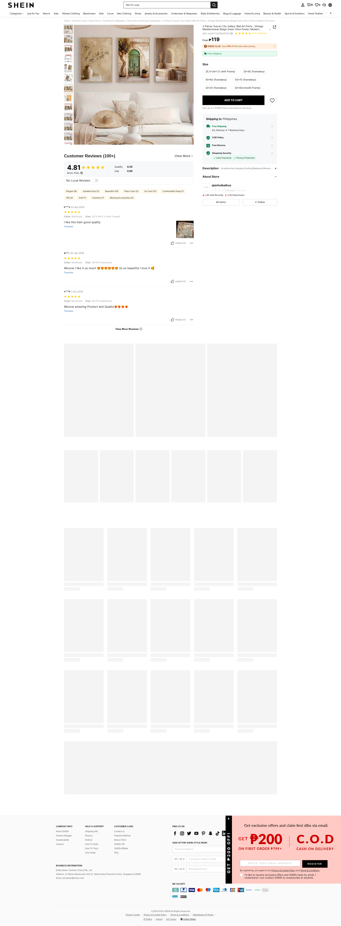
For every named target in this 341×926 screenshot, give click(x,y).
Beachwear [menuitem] (89, 13)
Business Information (69, 865)
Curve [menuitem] (110, 13)
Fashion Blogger (64, 835)
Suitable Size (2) (91, 191)
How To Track (91, 848)
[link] (310, 5)
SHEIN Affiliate (121, 848)
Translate (68, 226)
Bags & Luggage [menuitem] (232, 13)
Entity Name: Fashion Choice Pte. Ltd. (74, 870)
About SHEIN (62, 831)
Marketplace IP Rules (203, 915)
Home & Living (79, 21)
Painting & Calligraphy (114, 21)
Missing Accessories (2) (121, 197)
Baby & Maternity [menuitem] (210, 13)
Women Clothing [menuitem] (71, 13)
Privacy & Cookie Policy (155, 915)
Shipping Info (91, 831)
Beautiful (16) (111, 191)
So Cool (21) (150, 191)
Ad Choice (171, 919)
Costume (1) (98, 197)
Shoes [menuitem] (138, 13)
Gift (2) (69, 197)
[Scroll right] (330, 13)
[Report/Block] (191, 243)
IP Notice (148, 919)
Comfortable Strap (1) (173, 191)
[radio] (220, 71)
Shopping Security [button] (221, 153)
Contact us (119, 831)
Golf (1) (82, 197)
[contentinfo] (230, 890)
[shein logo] (21, 5)
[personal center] (303, 5)
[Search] (214, 5)
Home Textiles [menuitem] (315, 13)
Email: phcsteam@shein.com (70, 878)
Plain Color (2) (131, 191)
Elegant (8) (71, 191)
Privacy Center (133, 915)
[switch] (95, 180)
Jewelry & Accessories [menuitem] (156, 13)
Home (67, 21)
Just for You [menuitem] (33, 13)
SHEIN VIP (119, 844)
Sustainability (62, 840)
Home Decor (94, 21)
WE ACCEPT (178, 884)
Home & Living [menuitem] (252, 13)
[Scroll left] (326, 13)
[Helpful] (172, 243)
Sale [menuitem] (56, 13)
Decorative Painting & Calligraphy (144, 21)
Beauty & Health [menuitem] (272, 13)
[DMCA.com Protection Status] (183, 896)
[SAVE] (272, 100)
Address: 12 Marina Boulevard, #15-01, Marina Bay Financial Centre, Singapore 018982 (98, 874)
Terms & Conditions (179, 915)
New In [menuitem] (46, 13)
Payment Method (122, 835)
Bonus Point (120, 840)
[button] (324, 5)
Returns (89, 835)
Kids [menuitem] (101, 13)
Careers (60, 844)
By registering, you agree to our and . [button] (280, 870)
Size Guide (90, 852)
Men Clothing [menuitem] (124, 13)
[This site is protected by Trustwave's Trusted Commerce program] (175, 896)
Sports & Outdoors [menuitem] (294, 13)
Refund (88, 840)
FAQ (116, 852)
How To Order (91, 844)
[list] (200, 833)
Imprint (159, 919)
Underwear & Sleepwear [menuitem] (184, 13)
